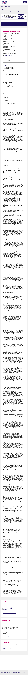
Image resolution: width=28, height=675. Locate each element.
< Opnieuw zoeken (14, 21)
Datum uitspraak (5, 36)
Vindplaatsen (6, 53)
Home (2, 6)
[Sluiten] (25, 16)
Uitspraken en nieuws (6, 6)
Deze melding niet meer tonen (20, 16)
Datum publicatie (5, 39)
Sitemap (5, 672)
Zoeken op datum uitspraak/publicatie (10, 607)
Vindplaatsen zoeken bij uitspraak (9, 611)
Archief (2, 673)
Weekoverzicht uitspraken (7, 648)
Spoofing (19, 672)
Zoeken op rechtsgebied (7, 610)
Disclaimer (4, 673)
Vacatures (23, 672)
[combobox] (14, 61)
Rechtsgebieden (6, 43)
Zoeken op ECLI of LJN (7, 609)
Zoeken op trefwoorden (7, 608)
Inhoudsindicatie (6, 49)
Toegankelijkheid (15, 672)
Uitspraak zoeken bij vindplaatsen (9, 613)
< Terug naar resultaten (14, 24)
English (2, 672)
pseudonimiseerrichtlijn (8, 17)
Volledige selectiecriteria (7, 636)
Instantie (5, 33)
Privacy (8, 672)
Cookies (10, 672)
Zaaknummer (6, 41)
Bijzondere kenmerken (5, 47)
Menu (25, 2)
